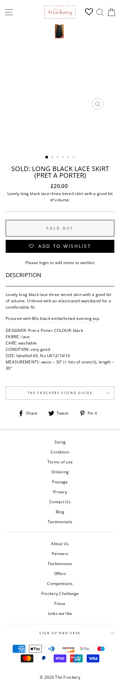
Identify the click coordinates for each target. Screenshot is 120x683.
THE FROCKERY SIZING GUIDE (60, 393)
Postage (60, 481)
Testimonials (60, 521)
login (44, 262)
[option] (60, 68)
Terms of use (60, 461)
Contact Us (60, 501)
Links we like (60, 613)
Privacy (60, 491)
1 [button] (47, 157)
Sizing (60, 441)
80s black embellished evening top (65, 318)
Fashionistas (60, 563)
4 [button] (63, 157)
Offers (60, 573)
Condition (60, 451)
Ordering (60, 471)
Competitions (60, 583)
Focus (60, 603)
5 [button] (69, 157)
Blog (60, 511)
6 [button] (74, 157)
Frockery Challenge (60, 593)
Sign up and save (60, 633)
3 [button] (58, 157)
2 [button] (53, 157)
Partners (60, 553)
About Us (60, 543)
